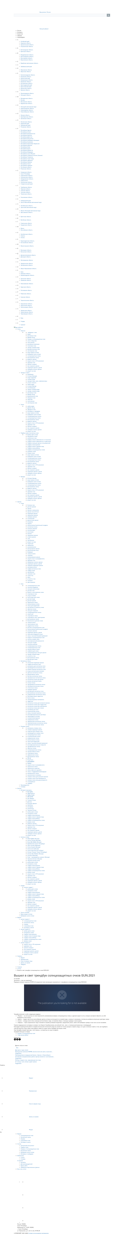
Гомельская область (26, 223)
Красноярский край (26, 86)
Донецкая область (26, 257)
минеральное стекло (33, 773)
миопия (29, 533)
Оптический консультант (27, 1145)
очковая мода (31, 379)
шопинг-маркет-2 (25, 929)
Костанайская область (27, 242)
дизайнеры (30, 374)
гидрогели (30, 701)
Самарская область (26, 172)
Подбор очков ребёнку (33, 448)
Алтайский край (25, 41)
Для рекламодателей (26, 1164)
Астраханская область (27, 46)
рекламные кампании (33, 344)
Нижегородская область (27, 108)
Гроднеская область (26, 225)
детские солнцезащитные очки (35, 627)
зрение (29, 508)
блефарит (30, 552)
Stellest (29, 763)
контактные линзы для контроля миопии (38, 703)
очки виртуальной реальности (35, 641)
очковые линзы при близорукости (36, 778)
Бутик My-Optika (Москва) (34, 842)
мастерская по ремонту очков (35, 607)
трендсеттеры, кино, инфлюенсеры (37, 381)
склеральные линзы (32, 719)
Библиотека (20, 1155)
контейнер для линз (32, 709)
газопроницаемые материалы (35, 699)
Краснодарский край (26, 85)
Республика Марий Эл (27, 150)
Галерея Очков (31, 800)
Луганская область (26, 278)
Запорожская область (27, 265)
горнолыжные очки (32, 624)
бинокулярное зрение (33, 548)
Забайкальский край (26, 66)
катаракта (30, 522)
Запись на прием (25, 963)
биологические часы (33, 550)
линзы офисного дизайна (34, 770)
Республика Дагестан (26, 137)
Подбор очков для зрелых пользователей (38, 443)
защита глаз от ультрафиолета (35, 558)
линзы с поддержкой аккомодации (36, 771)
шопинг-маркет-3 (25, 942)
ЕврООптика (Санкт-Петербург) (36, 843)
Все (17, 1048)
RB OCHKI (30, 797)
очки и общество (32, 341)
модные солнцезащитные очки (35, 637)
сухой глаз (30, 575)
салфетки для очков (32, 651)
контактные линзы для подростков (36, 704)
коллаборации (31, 388)
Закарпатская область (27, 263)
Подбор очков (24, 1147)
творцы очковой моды (33, 389)
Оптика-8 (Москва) (32, 855)
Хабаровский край (26, 200)
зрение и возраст (32, 364)
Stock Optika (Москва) (33, 838)
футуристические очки (33, 349)
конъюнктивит (31, 530)
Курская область (25, 90)
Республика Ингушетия (27, 138)
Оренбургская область (27, 117)
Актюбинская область (26, 234)
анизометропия (31, 547)
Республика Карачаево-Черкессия (30, 143)
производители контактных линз (36, 667)
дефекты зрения (32, 359)
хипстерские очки (32, 351)
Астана (23, 237)
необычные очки (32, 438)
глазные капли (31, 553)
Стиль (19, 329)
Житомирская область (27, 260)
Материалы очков (32, 436)
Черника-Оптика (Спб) (33, 860)
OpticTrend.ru (31, 793)
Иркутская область (26, 71)
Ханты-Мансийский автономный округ (31, 202)
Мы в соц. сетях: (21, 1169)
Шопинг (19, 788)
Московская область (26, 102)
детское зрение (31, 507)
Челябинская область (27, 205)
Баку (22, 318)
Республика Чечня (26, 164)
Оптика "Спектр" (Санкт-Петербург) (37, 852)
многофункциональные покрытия (36, 745)
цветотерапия (31, 582)
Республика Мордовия (27, 152)
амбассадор (30, 384)
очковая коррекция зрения (34, 729)
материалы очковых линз (34, 728)
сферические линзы (32, 755)
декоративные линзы (33, 674)
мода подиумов (31, 377)
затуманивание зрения (33, 557)
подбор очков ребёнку (33, 818)
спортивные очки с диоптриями (36, 617)
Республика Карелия (26, 145)
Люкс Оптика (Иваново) (33, 845)
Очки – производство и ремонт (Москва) (38, 857)
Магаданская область (27, 98)
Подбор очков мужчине (33, 445)
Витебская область (26, 220)
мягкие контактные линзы (34, 681)
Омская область (25, 115)
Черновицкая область (27, 314)
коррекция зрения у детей (34, 367)
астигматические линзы (33, 736)
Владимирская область (27, 55)
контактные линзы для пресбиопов (37, 706)
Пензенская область (26, 122)
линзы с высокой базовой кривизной (37, 636)
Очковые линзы (25, 726)
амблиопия (30, 545)
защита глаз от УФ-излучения (35, 361)
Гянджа (23, 321)
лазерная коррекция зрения (35, 565)
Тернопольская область (27, 300)
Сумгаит (23, 324)
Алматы (23, 236)
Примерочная (24, 959)
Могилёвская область (26, 230)
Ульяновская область (26, 197)
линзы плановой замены (34, 713)
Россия (45, 12)
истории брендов (32, 376)
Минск (22, 228)
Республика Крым (25, 148)
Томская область (25, 190)
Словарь (23, 786)
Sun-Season (30, 798)
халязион (30, 580)
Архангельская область (27, 45)
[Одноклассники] (17, 1039)
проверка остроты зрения (34, 369)
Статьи (19, 1144)
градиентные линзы (32, 626)
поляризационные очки (33, 647)
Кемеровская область (27, 80)
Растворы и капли (26, 1142)
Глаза (22, 503)
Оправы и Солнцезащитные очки (30, 1149)
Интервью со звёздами (33, 411)
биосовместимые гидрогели (35, 696)
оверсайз (29, 399)
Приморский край (25, 125)
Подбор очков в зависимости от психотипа (39, 439)
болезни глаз (31, 505)
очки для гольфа (32, 642)
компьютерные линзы (33, 604)
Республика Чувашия (26, 165)
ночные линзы (31, 683)
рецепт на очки (31, 371)
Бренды (23, 476)
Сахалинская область (27, 177)
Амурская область (26, 43)
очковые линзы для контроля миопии (37, 776)
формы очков (31, 822)
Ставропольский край (27, 184)
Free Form (30, 760)
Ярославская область (26, 212)
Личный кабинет (44, 29)
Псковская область (26, 127)
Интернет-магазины (26, 790)
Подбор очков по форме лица (35, 446)
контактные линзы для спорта (35, 708)
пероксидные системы (33, 716)
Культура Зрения (32, 803)
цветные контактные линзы (34, 672)
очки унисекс (31, 342)
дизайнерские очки (32, 396)
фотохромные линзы (33, 357)
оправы (26, 924)
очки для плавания (32, 610)
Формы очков (31, 453)
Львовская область (26, 280)
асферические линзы (33, 738)
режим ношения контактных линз (36, 669)
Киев (22, 272)
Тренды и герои (25, 372)
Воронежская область (27, 60)
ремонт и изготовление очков (35, 592)
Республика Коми (25, 147)
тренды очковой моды (33, 347)
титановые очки (31, 346)
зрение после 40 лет (33, 512)
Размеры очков (31, 451)
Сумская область (25, 297)
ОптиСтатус (30, 808)
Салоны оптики (25, 837)
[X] (20, 1039)
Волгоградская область (27, 56)
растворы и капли (29, 927)
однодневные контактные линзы (36, 684)
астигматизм (30, 518)
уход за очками (31, 595)
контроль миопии (32, 528)
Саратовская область (26, 175)
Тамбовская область (26, 187)
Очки (22, 584)
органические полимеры (34, 775)
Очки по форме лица (26, 961)
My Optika (30, 792)
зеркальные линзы (32, 602)
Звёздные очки (31, 409)
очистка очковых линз (33, 639)
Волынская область (26, 252)
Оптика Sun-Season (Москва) (35, 854)
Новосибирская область (27, 112)
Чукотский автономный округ (29, 207)
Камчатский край (25, 78)
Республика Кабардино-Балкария (30, 140)
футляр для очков (32, 659)
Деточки (29, 802)
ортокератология (32, 567)
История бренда (31, 478)
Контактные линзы (26, 661)
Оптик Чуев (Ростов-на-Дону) (35, 850)
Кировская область (26, 81)
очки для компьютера (33, 589)
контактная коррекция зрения (35, 662)
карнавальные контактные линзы (36, 678)
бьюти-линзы (31, 698)
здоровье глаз (31, 362)
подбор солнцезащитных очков (36, 820)
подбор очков (31, 570)
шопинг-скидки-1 (28, 887)
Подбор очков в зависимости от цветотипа (39, 441)
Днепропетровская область (28, 255)
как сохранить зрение (33, 366)
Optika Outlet (30, 795)
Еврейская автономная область (29, 63)
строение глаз (31, 574)
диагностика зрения (32, 520)
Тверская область (25, 189)
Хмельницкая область (27, 307)
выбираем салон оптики (34, 354)
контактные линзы (32, 527)
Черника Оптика (31, 810)
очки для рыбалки (32, 644)
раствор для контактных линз (35, 691)
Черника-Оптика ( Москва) (34, 859)
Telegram (23, 964)
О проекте (20, 1160)
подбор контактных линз (34, 569)
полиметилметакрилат (33, 718)
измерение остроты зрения (35, 562)
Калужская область (26, 76)
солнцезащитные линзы (34, 356)
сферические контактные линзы (36, 721)
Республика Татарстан (27, 157)
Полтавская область (26, 290)
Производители (25, 785)
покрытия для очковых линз (35, 731)
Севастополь (24, 180)
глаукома (29, 555)
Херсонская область (26, 305)
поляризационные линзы (34, 416)
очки (28, 538)
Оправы (23, 1139)
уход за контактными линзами (35, 671)
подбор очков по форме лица (35, 817)
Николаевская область (27, 283)
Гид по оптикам (25, 912)
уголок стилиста (31, 382)
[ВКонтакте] (15, 1039)
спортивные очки (32, 594)
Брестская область (26, 216)
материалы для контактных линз (36, 666)
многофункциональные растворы (36, 714)
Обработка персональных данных (30, 1167)
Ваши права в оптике (26, 914)
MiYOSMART (30, 761)
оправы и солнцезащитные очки (36, 339)
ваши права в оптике (33, 352)
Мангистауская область (27, 246)
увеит (28, 577)
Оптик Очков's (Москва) (33, 847)
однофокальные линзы (33, 746)
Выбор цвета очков (32, 434)
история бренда (31, 386)
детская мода (31, 599)
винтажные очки (31, 336)
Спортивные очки (25, 1140)
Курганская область (26, 88)
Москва (23, 100)
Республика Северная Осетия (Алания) (32, 155)
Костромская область (26, 83)
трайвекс (29, 783)
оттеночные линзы (32, 688)
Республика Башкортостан (28, 133)
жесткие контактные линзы (34, 676)
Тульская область (25, 192)
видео (29, 334)
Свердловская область (27, 179)
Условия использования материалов (38, 1233)
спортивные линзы (32, 615)
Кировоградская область (27, 275)
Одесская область (26, 287)
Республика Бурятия (26, 135)
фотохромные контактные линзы (36, 693)
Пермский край (25, 123)
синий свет (30, 543)
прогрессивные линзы (33, 649)
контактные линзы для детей (35, 679)
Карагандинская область (27, 241)
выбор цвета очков (32, 812)
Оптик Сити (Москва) (33, 849)
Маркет (19, 917)
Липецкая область (26, 95)
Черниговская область (27, 312)
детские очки (31, 590)
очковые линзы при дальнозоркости (37, 780)
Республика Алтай (26, 132)
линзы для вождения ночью (35, 634)
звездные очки (31, 398)
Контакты (23, 1162)
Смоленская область (26, 182)
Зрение (19, 502)
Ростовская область (26, 167)
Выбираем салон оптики (27, 916)
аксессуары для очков (33, 597)
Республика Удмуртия (27, 160)
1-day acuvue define (22, 1035)
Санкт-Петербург (25, 174)
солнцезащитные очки (33, 585)
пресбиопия (30, 540)
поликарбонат (31, 781)
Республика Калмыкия (27, 142)
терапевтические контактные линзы (37, 723)
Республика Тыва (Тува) (27, 159)
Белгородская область (27, 50)
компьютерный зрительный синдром (37, 525)
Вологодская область (26, 58)
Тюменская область (26, 194)
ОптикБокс (30, 807)
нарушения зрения (32, 515)
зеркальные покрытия (33, 768)
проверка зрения (32, 517)
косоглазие (30, 532)
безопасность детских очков (35, 621)
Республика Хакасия (26, 162)
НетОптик (30, 805)
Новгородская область (27, 110)
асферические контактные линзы (36, 694)
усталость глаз (31, 579)
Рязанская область (26, 169)
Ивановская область (26, 70)
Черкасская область (26, 310)
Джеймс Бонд (31, 337)
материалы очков (32, 813)
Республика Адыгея (26, 130)
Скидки (23, 885)
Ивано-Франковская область (28, 268)
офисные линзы (31, 609)
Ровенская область (26, 293)
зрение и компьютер (33, 510)
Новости (23, 331)
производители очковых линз (35, 733)
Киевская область (25, 273)
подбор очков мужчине (33, 815)
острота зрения (31, 537)
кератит (29, 523)
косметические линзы (33, 711)
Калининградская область (28, 75)
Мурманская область (26, 103)
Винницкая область (26, 250)
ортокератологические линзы (35, 686)
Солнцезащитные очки (27, 1135)
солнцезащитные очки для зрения (36, 652)
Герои (22, 404)
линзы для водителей (33, 605)
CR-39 (29, 758)
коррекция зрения (32, 513)
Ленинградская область (27, 93)
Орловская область (26, 118)
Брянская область (26, 51)
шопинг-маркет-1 (25, 919)
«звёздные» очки (32, 332)
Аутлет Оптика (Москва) (34, 840)
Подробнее (18, 1053)
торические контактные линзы (35, 724)
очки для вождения (32, 587)
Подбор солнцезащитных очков (36, 450)
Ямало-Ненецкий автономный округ (31, 210)
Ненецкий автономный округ (28, 107)
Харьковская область (26, 304)
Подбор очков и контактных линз (30, 433)
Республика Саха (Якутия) (28, 153)
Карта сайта (24, 1165)
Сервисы (19, 956)
